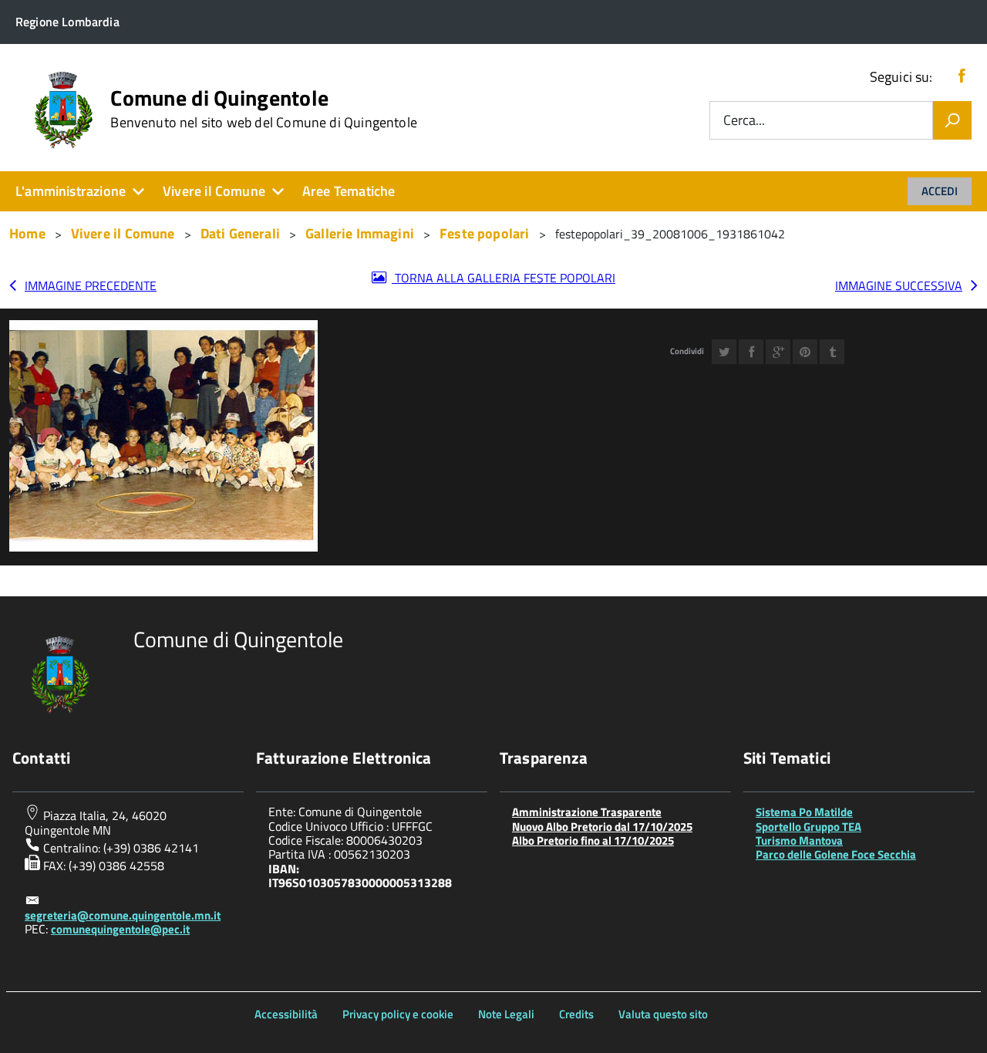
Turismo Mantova (799, 840)
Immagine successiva (898, 285)
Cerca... (744, 121)
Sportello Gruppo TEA (808, 826)
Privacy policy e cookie (397, 1014)
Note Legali (506, 1014)
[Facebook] (962, 76)
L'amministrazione (70, 191)
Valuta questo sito (663, 1014)
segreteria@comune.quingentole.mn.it (123, 915)
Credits (576, 1014)
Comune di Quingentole (263, 108)
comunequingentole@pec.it (120, 929)
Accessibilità (286, 1014)
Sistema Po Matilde (804, 812)
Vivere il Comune (214, 191)
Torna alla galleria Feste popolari (503, 277)
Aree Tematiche (349, 191)
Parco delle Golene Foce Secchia (836, 854)
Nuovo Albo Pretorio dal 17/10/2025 (602, 826)
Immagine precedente (91, 285)
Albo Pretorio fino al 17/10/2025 (593, 840)
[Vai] (952, 120)
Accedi (939, 191)
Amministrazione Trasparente (587, 812)
